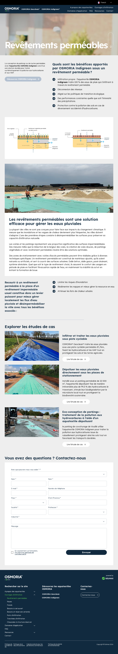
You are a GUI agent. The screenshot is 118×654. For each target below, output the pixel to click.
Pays (13, 498)
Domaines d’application (14, 625)
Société (14, 507)
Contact (8, 636)
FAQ (6, 629)
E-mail (13, 488)
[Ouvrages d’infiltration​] (34, 595)
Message (14, 526)
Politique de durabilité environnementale (55, 644)
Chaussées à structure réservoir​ (19, 622)
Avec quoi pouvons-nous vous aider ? (25, 469)
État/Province (54, 498)
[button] (81, 7)
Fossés (9, 605)
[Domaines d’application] (34, 625)
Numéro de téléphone (56, 488)
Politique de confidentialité (8, 645)
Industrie (14, 517)
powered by (109, 575)
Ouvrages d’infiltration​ (13, 595)
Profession (52, 507)
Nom (13, 479)
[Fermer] (110, 47)
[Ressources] (34, 632)
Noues (9, 602)
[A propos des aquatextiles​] (34, 591)
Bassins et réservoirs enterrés (18, 612)
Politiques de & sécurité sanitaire (19, 644)
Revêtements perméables (17, 598)
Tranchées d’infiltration (16, 619)
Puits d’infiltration (14, 615)
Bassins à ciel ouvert (15, 608)
